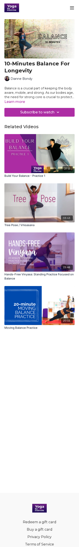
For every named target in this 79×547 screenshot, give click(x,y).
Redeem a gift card (39, 522)
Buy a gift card (39, 529)
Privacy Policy (39, 537)
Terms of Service (39, 544)
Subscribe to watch (37, 112)
